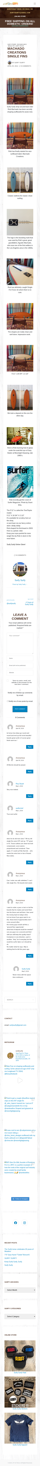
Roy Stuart (20, 784)
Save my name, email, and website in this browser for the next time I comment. (22, 682)
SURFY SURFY (10, 1258)
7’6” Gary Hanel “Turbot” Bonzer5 (17, 1255)
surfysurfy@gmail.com (20, 13)
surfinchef (19, 808)
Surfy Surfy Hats (20, 1373)
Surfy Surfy (20, 62)
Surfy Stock (19, 46)
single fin (11, 46)
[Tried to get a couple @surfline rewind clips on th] (20, 1112)
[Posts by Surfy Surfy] (9, 62)
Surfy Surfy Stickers (20, 1409)
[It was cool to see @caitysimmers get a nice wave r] (20, 1144)
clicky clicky (16, 526)
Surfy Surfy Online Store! (16, 544)
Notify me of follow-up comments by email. (20, 694)
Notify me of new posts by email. (21, 701)
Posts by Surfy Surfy (19, 584)
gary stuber (11, 44)
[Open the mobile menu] (34, 3)
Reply (30, 747)
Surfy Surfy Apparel (20, 1445)
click (21, 531)
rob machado (22, 44)
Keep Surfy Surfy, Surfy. (13, 1262)
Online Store (20, 16)
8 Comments (26, 66)
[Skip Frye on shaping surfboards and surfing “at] (20, 1080)
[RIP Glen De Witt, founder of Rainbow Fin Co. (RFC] (20, 1176)
